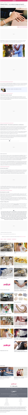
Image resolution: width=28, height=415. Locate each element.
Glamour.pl (7, 399)
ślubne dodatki (9, 239)
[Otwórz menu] (0, 0)
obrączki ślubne (14, 239)
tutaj (5, 412)
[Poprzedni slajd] (0, 371)
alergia (1, 239)
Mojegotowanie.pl (7, 403)
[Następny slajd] (26, 371)
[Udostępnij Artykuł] (26, 27)
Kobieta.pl (21, 399)
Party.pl (21, 398)
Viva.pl (20, 402)
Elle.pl (7, 398)
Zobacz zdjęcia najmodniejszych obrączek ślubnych (6, 81)
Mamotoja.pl (6, 402)
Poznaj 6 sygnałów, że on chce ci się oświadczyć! (6, 190)
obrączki (5, 239)
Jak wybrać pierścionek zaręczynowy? (4, 166)
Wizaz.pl (21, 403)
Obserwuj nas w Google (22, 236)
